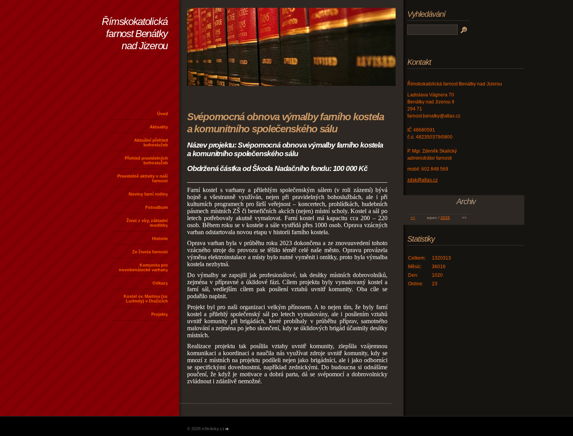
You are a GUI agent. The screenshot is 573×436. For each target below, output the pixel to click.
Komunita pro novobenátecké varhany (143, 267)
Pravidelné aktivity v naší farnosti (142, 178)
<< (412, 217)
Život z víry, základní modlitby (147, 223)
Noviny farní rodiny (148, 194)
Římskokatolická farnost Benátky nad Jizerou (135, 34)
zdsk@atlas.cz (422, 180)
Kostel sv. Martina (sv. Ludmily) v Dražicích (146, 298)
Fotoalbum (156, 207)
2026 (445, 217)
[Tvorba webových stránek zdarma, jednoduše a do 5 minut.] (227, 429)
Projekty (159, 314)
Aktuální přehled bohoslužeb (151, 142)
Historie (160, 238)
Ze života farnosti (150, 251)
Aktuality (159, 127)
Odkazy (160, 283)
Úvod (162, 113)
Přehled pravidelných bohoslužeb (146, 160)
